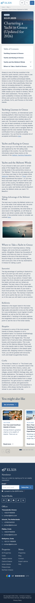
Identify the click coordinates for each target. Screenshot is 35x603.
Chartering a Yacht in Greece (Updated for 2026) (15, 9)
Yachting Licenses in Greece (14, 53)
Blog (8, 7)
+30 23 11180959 (10, 541)
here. (19, 136)
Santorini (5, 176)
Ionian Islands (6, 564)
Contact (21, 558)
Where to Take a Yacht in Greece (15, 66)
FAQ (19, 564)
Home (3, 7)
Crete (4, 556)
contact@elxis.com (10, 515)
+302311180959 (9, 513)
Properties (21, 553)
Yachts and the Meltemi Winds (14, 62)
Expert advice (23, 561)
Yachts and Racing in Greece (14, 58)
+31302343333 (9, 522)
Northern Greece (7, 570)
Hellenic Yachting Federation (21, 155)
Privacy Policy (17, 600)
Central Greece (7, 561)
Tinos (24, 176)
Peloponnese (6, 567)
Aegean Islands (7, 558)
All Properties (6, 553)
